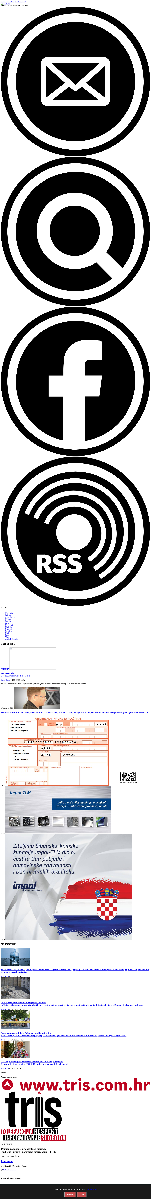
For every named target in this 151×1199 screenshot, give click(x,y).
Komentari (9, 625)
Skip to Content (20, 2)
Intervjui (8, 621)
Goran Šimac (5, 680)
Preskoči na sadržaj (7, 2)
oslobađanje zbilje (11, 639)
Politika (8, 615)
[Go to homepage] (75, 1116)
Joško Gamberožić (9, 1170)
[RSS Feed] (75, 605)
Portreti (7, 635)
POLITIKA (5, 669)
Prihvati (70, 1194)
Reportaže (8, 629)
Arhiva (3, 1077)
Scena (7, 623)
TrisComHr (5, 976)
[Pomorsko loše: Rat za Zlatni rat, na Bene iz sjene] (33, 669)
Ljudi (7, 633)
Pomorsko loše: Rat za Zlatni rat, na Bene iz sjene (16, 674)
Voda (7, 637)
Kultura (8, 619)
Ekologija (8, 627)
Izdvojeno (8, 631)
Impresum (7, 1161)
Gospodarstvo (10, 617)
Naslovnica (9, 613)
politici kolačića (91, 1189)
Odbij (82, 1194)
